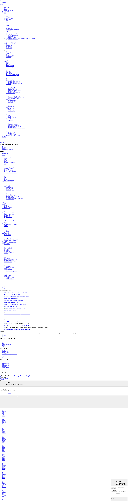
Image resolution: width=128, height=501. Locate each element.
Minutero (16, 376)
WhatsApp (2, 379)
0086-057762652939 (5, 367)
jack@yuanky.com (6, 0)
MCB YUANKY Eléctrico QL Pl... (11, 302)
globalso (15, 375)
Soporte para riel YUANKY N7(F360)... (12, 294)
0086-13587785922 (5, 366)
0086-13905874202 (5, 363)
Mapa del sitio (26, 375)
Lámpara (1, 376)
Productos (4, 147)
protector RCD (27, 376)
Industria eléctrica (5, 148)
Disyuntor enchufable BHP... (10, 310)
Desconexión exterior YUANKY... (11, 306)
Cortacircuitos (12, 376)
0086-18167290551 (5, 365)
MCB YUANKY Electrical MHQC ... (11, 298)
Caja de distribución (21, 376)
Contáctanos (2, 142)
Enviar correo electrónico (4, 378)
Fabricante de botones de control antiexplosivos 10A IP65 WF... (17, 314)
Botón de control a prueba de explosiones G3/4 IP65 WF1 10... (17, 325)
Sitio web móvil (31, 375)
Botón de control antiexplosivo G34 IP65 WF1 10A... (15, 317)
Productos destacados (20, 375)
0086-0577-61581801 (5, 364)
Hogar (3, 146)
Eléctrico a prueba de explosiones (7, 149)
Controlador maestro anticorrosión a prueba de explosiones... (17, 321)
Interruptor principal (7, 376)
